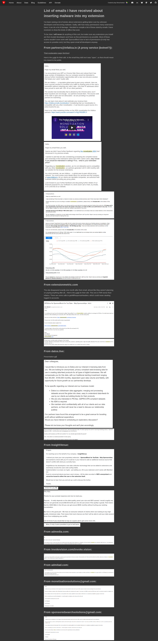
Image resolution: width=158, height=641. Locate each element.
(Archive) (65, 53)
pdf (55, 357)
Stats (26, 3)
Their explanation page (53, 53)
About (19, 3)
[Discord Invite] (132, 3)
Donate (58, 3)
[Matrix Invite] (137, 3)
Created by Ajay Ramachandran (116, 2)
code (54, 57)
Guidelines (42, 3)
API (50, 3)
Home (11, 3)
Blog (33, 3)
